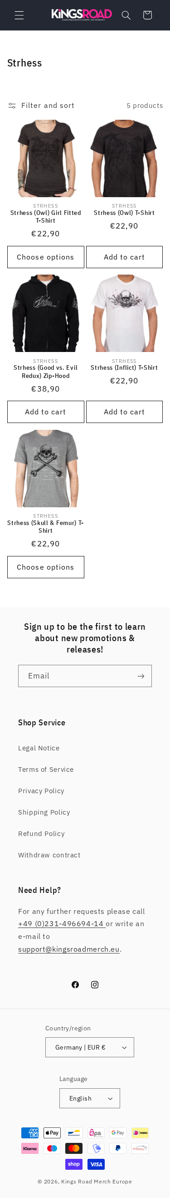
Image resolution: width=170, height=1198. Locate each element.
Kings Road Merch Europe (96, 1181)
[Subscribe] (141, 676)
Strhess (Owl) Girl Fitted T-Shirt (45, 217)
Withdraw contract (49, 855)
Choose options (45, 256)
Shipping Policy (44, 812)
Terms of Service (46, 769)
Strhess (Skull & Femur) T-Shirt (45, 527)
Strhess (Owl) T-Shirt (124, 213)
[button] (19, 15)
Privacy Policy (41, 790)
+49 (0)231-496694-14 (62, 923)
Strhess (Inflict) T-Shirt (124, 368)
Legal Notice (39, 748)
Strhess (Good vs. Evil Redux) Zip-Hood (46, 372)
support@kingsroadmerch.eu (69, 948)
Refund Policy (41, 833)
